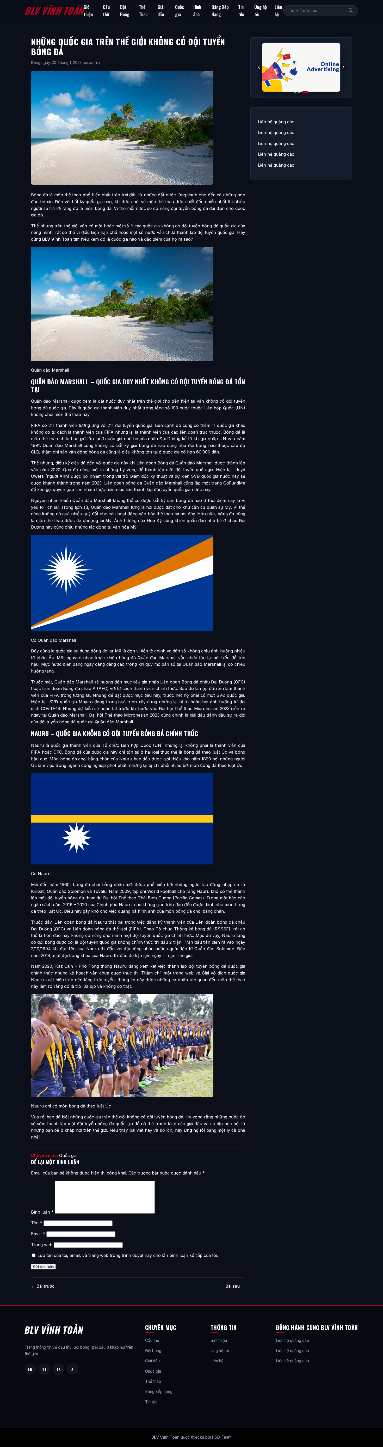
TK (58, 1369)
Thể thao (153, 1381)
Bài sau (235, 1286)
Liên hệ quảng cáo (276, 121)
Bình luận (42, 1212)
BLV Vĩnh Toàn (54, 10)
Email (38, 1233)
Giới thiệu (88, 10)
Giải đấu (161, 10)
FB (30, 1369)
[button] (343, 67)
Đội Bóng (124, 10)
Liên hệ (278, 10)
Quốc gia (179, 10)
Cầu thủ (106, 10)
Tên (36, 1222)
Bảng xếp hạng (158, 1391)
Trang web (41, 1244)
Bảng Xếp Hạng (220, 10)
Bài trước (42, 1286)
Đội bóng (153, 1350)
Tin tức (241, 10)
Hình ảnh (197, 10)
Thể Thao (143, 10)
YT (44, 1369)
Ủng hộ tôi (260, 10)
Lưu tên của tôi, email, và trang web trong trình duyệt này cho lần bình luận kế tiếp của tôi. (128, 1255)
